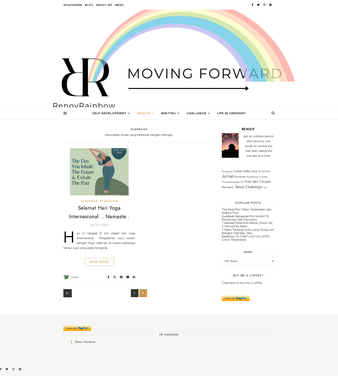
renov (74, 277)
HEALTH (143, 113)
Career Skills (241, 171)
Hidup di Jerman (260, 171)
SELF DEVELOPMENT (109, 113)
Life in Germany (231, 113)
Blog (89, 4)
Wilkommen (72, 4)
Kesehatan (109, 201)
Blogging (227, 171)
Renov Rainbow (85, 342)
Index (119, 4)
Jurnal (227, 176)
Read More (99, 261)
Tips (265, 187)
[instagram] (264, 4)
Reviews (228, 187)
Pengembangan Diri (233, 182)
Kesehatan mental (257, 176)
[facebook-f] (253, 4)
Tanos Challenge (248, 187)
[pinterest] (270, 4)
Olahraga (89, 201)
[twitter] (258, 4)
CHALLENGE (196, 113)
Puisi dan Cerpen (258, 182)
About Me (104, 4)
